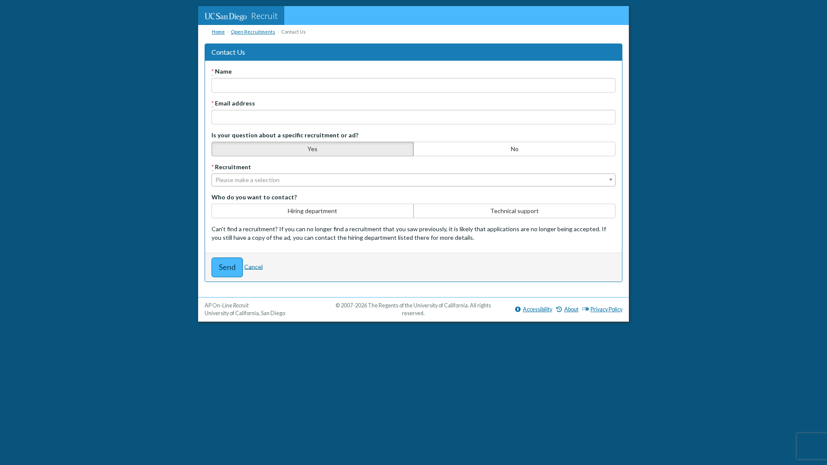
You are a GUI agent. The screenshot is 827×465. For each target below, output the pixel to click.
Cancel (253, 266)
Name (221, 71)
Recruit (264, 15)
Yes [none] (312, 148)
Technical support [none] (514, 210)
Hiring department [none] (312, 210)
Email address (233, 103)
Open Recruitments (253, 31)
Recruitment (231, 166)
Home (218, 31)
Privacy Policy (606, 309)
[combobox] (413, 180)
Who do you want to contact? (254, 197)
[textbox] (413, 180)
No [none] (515, 148)
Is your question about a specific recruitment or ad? (284, 135)
